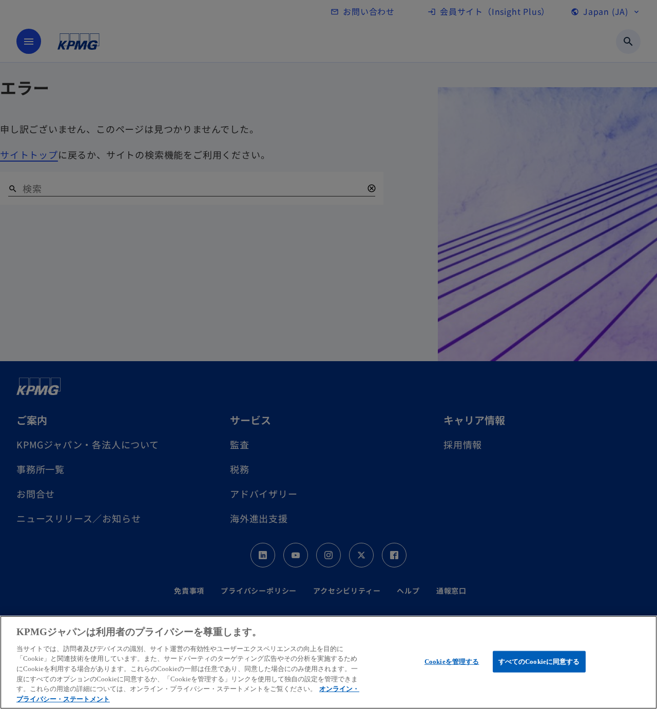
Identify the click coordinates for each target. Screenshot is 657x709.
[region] (328, 662)
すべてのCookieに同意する (539, 661)
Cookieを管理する (451, 661)
